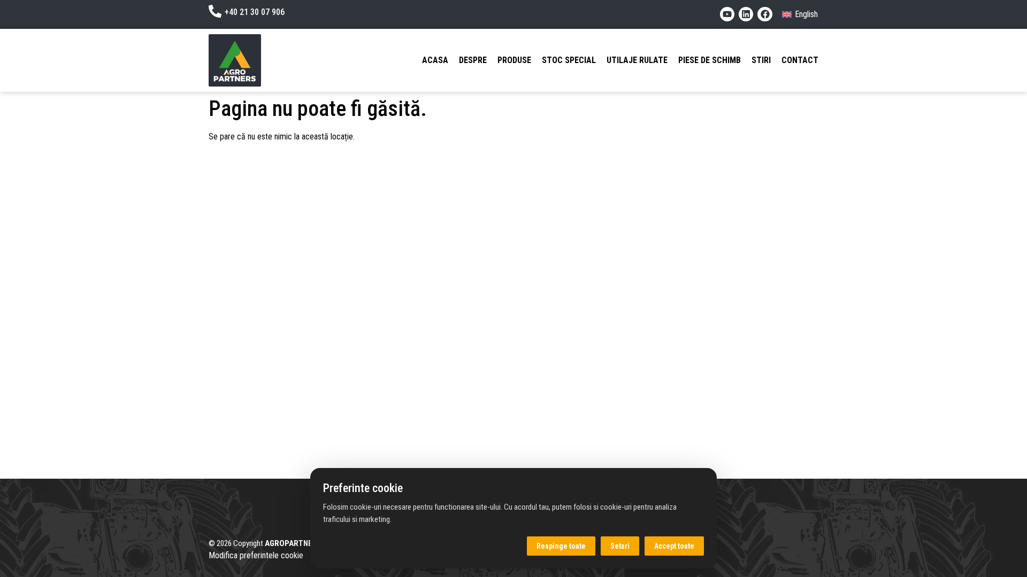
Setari (620, 546)
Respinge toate (561, 546)
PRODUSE (514, 60)
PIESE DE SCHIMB (709, 60)
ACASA (435, 60)
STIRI (761, 60)
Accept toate (674, 546)
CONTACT (799, 60)
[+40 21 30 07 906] (215, 11)
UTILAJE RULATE (637, 60)
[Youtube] (727, 14)
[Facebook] (764, 14)
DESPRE (473, 60)
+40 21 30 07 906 (255, 12)
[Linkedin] (746, 14)
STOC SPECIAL (569, 60)
